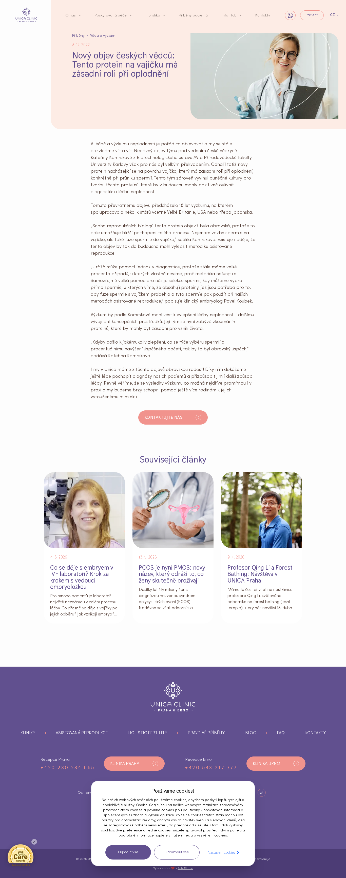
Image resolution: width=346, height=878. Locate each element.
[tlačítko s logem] (26, 15)
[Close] (34, 842)
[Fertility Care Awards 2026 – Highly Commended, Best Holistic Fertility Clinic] (20, 855)
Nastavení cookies (221, 852)
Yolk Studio (185, 868)
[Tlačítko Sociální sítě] (262, 793)
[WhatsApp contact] (290, 15)
